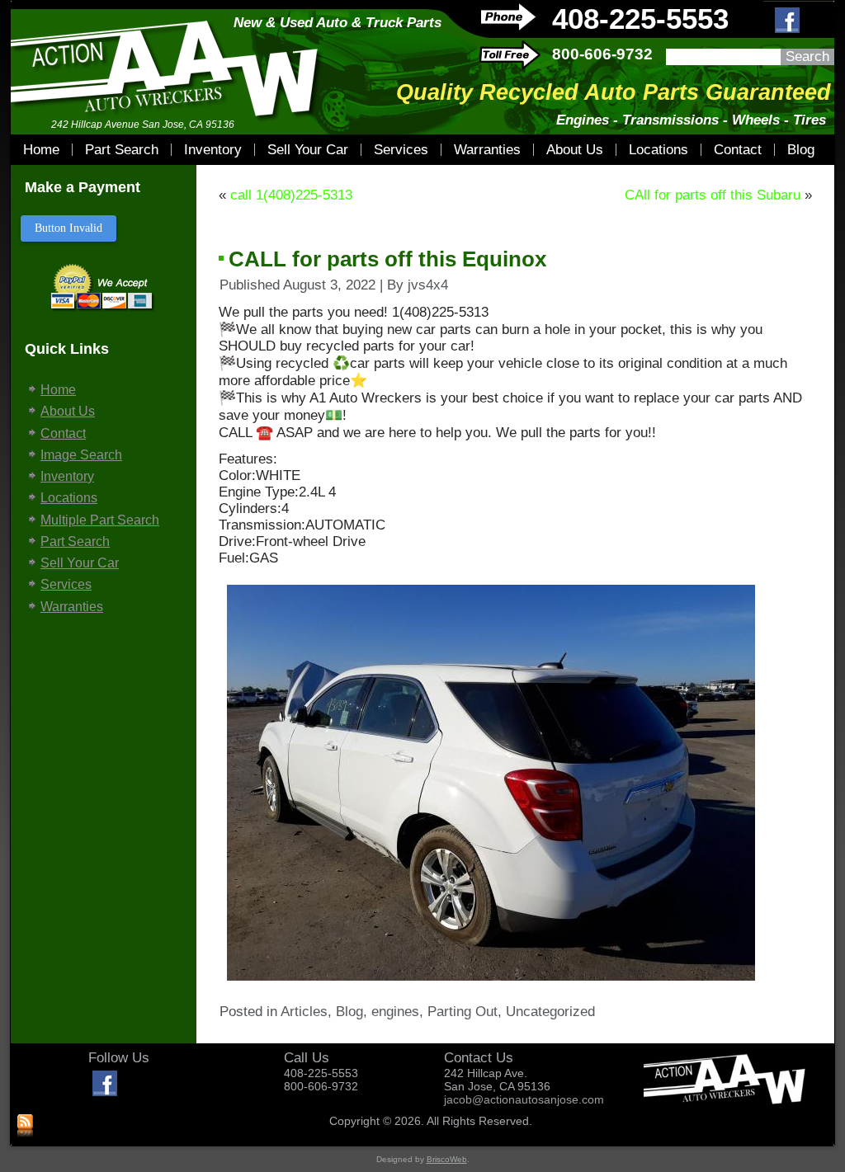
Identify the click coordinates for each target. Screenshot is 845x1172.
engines (395, 1011)
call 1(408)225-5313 (291, 195)
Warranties (487, 150)
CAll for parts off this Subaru (712, 195)
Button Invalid (68, 228)
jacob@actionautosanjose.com (524, 1099)
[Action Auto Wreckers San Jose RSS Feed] (25, 1126)
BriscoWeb (447, 1159)
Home (41, 150)
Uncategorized (550, 1011)
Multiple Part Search (99, 520)
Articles (304, 1011)
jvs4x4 (428, 285)
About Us (574, 150)
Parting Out (462, 1011)
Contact (738, 150)
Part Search (121, 150)
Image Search (81, 455)
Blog (800, 150)
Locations (658, 150)
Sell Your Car (307, 150)
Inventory (213, 150)
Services (401, 150)
